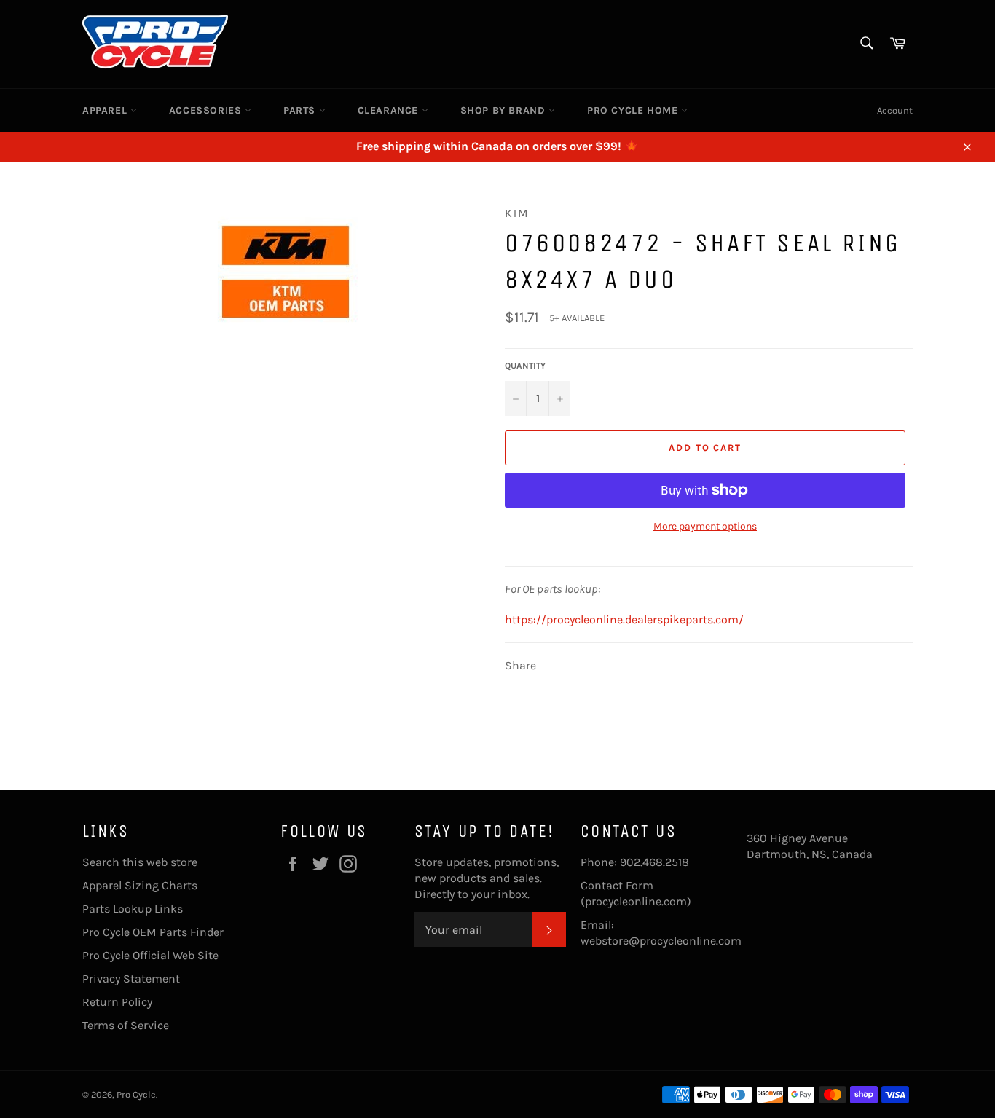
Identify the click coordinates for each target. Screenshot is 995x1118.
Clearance (390, 110)
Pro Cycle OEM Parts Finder (153, 932)
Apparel (106, 110)
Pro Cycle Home (634, 110)
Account (895, 110)
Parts (301, 110)
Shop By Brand (504, 110)
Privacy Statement (131, 978)
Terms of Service (125, 1025)
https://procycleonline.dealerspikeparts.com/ (624, 619)
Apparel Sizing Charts (139, 885)
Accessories (207, 110)
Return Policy (117, 1002)
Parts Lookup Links (132, 909)
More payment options (705, 526)
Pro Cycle (136, 1094)
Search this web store (139, 862)
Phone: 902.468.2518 (635, 862)
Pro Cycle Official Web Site (150, 955)
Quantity (525, 366)
